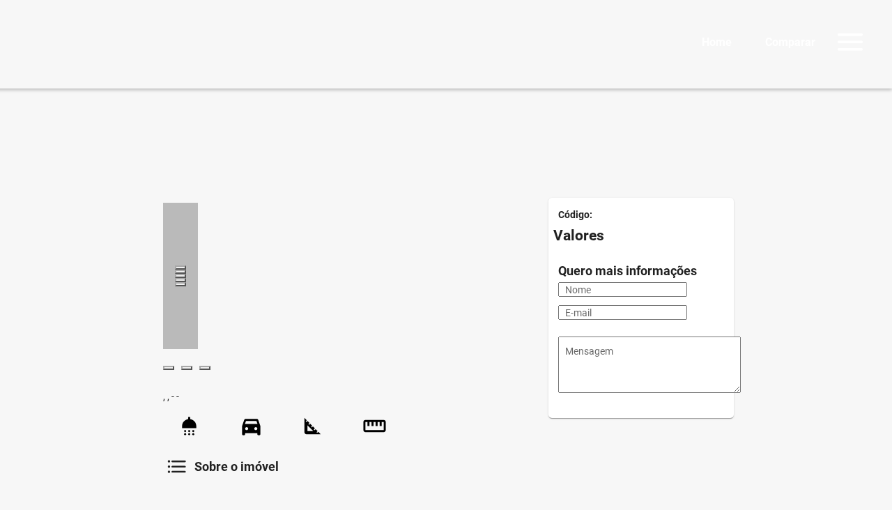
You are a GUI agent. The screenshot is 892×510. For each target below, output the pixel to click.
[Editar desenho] (180, 280)
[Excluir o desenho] (180, 284)
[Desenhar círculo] (180, 272)
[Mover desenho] (180, 276)
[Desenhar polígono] (180, 267)
